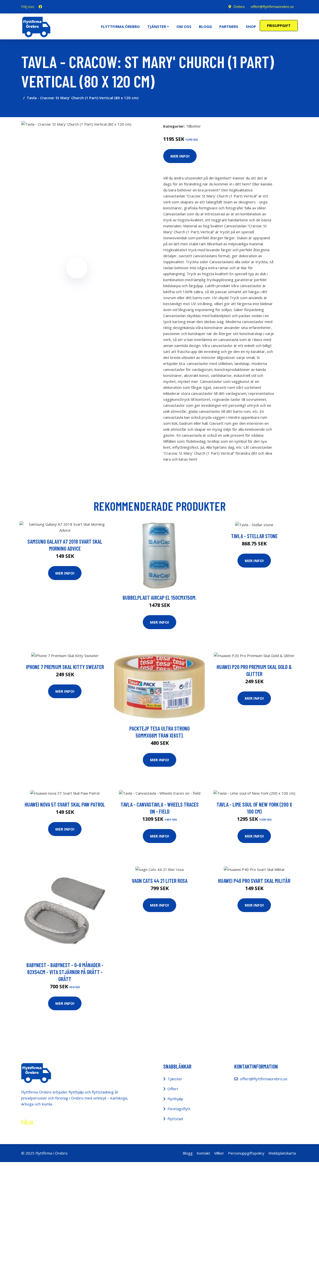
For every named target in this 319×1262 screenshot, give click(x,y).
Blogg (205, 26)
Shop (251, 26)
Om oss (183, 26)
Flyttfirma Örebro (120, 26)
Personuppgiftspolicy (246, 1153)
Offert (172, 1088)
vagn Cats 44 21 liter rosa (159, 880)
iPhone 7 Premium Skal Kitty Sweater (65, 667)
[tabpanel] (76, 176)
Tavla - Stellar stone (254, 536)
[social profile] (40, 6)
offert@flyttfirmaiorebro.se (272, 6)
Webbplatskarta (282, 1153)
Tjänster (174, 1078)
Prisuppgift (279, 25)
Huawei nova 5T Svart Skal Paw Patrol (65, 804)
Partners (228, 26)
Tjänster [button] (156, 26)
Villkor (219, 1153)
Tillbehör (193, 126)
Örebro (239, 6)
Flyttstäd (175, 1118)
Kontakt (203, 1153)
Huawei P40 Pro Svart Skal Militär (254, 880)
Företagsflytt (178, 1108)
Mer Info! (179, 156)
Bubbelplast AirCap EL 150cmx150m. (159, 597)
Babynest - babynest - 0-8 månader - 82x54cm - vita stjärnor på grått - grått (64, 972)
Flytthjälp (175, 1098)
